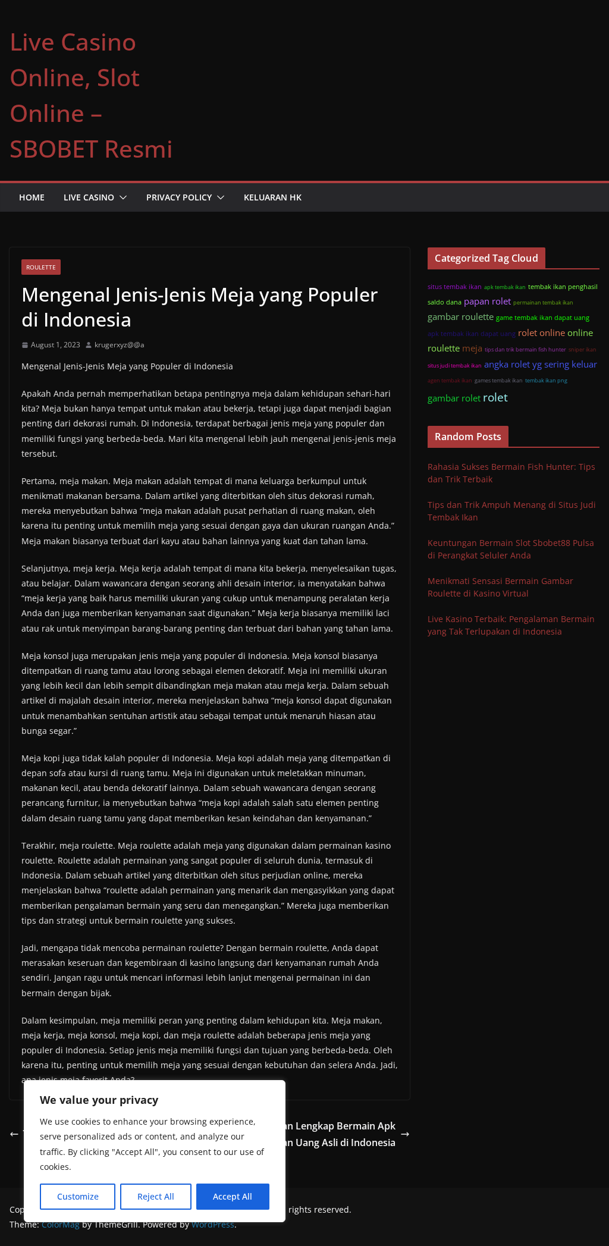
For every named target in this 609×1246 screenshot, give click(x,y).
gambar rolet (454, 398)
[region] (154, 1151)
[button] (120, 197)
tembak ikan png (546, 380)
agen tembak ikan (450, 380)
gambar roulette (461, 316)
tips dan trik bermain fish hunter (525, 349)
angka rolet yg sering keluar (540, 364)
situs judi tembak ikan (455, 365)
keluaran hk (273, 197)
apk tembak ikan (505, 287)
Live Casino (89, 197)
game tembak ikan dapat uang (542, 317)
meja (472, 348)
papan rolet (487, 301)
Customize (78, 1196)
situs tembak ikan (455, 286)
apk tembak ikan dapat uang (472, 333)
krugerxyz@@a (120, 345)
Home (32, 197)
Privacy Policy (179, 197)
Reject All (155, 1196)
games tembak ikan (499, 380)
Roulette (41, 267)
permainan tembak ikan (543, 302)
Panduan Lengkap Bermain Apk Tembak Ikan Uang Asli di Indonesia (315, 1134)
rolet (495, 397)
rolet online (541, 332)
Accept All (232, 1196)
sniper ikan (583, 349)
